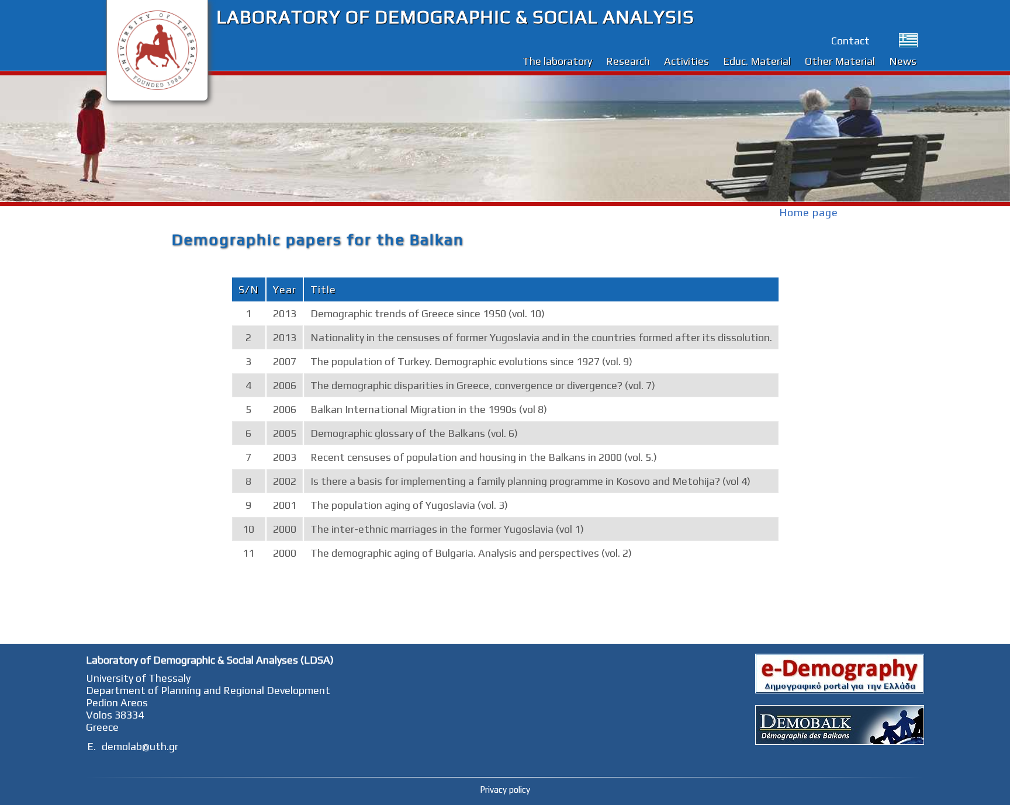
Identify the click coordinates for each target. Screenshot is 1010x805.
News (902, 61)
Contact (850, 40)
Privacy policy (505, 789)
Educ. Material (757, 61)
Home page (808, 212)
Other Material (840, 61)
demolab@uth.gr (140, 746)
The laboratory (557, 61)
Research (628, 61)
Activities (686, 61)
